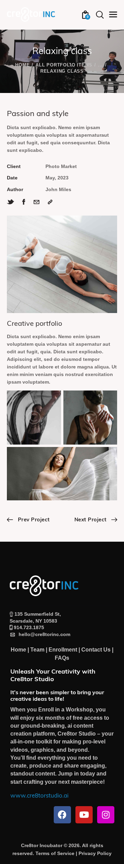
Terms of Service (54, 853)
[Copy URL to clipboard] (50, 202)
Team (37, 650)
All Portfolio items (63, 64)
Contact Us (96, 650)
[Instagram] (105, 814)
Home (22, 64)
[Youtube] (84, 814)
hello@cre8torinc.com (43, 634)
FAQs (62, 658)
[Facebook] (62, 814)
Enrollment (63, 650)
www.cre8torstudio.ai (39, 796)
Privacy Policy (95, 853)
